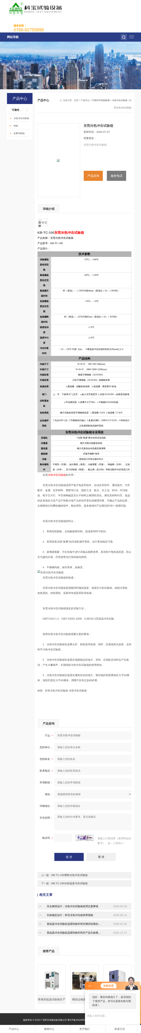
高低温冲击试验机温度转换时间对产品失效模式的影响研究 (74, 932)
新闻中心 (49, 1028)
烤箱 (16, 126)
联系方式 (120, 1028)
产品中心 (85, 100)
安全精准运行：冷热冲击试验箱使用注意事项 (72, 906)
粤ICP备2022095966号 (79, 1020)
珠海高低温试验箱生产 (51, 999)
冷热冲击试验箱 (21, 118)
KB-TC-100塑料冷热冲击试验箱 (69, 875)
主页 (76, 100)
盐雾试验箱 (19, 133)
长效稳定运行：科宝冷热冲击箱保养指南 (70, 915)
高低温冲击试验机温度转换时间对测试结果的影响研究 (74, 923)
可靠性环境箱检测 (22, 109)
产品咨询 (93, 175)
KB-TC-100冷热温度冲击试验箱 (69, 883)
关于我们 (84, 1028)
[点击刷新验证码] (84, 838)
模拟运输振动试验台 (84, 999)
